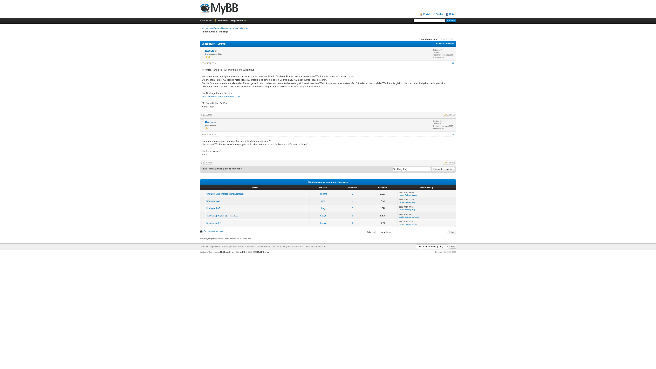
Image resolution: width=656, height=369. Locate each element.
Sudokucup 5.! (213, 223)
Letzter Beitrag (405, 195)
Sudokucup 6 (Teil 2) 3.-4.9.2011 (222, 215)
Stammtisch (239, 28)
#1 (453, 63)
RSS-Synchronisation (315, 246)
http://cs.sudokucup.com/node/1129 (221, 96)
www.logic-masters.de (232, 246)
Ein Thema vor (232, 168)
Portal (426, 14)
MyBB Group (263, 252)
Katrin (209, 122)
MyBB (242, 252)
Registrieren (237, 20)
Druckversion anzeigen (213, 231)
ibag (323, 201)
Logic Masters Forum (209, 28)
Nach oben (250, 246)
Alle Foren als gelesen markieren (287, 246)
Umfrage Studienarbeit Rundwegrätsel (225, 194)
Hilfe (451, 14)
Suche (439, 14)
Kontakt (204, 246)
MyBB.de (224, 252)
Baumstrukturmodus (445, 44)
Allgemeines (227, 28)
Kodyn (209, 51)
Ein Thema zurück (212, 168)
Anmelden (222, 20)
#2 (453, 134)
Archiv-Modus (263, 246)
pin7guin (415, 217)
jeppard (323, 194)
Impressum (215, 246)
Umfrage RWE (213, 201)
